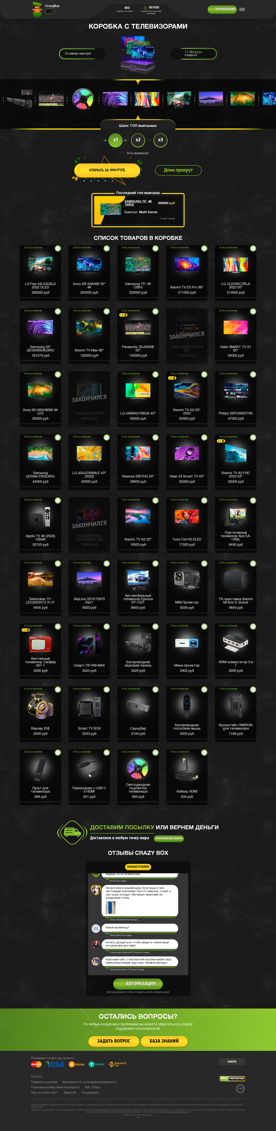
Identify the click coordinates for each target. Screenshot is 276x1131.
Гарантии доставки (169, 838)
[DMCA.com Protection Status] (232, 1080)
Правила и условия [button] (44, 1082)
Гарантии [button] (70, 1092)
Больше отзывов (138, 866)
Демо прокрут (178, 170)
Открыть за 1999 (107, 170)
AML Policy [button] (92, 1087)
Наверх (232, 1061)
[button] (40, 273)
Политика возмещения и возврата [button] (55, 1087)
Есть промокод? (138, 153)
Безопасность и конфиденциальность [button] (90, 1082)
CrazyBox (52, 6)
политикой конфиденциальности (173, 1112)
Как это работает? (44, 1092)
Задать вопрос (113, 1041)
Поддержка (90, 1092)
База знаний (164, 1041)
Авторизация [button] (225, 9)
